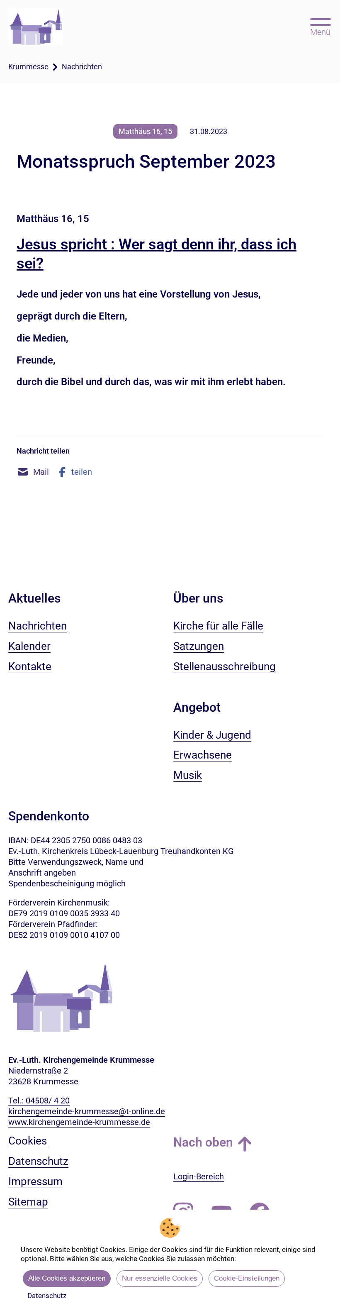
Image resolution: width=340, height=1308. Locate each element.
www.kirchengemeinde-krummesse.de (79, 1122)
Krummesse (28, 66)
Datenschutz (46, 1295)
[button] (33, 472)
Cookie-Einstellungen (246, 1278)
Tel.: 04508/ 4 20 (39, 1100)
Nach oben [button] (203, 1142)
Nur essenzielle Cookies (159, 1278)
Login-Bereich (198, 1176)
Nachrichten (82, 66)
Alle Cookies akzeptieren (66, 1278)
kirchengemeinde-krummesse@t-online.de (86, 1111)
